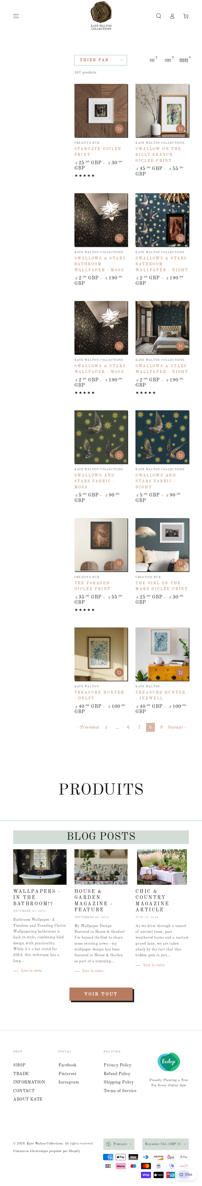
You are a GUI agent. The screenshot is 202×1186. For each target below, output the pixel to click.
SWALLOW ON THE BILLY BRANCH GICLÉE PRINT (158, 155)
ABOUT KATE (28, 1099)
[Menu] (16, 16)
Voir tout (101, 994)
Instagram (68, 1082)
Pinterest (67, 1074)
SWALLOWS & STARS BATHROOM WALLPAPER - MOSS (100, 264)
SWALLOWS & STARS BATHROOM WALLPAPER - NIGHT (161, 264)
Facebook (67, 1065)
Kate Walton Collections (45, 1143)
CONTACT (23, 1091)
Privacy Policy (117, 1065)
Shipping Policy (119, 1082)
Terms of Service (120, 1091)
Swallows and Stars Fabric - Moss (94, 481)
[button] (158, 16)
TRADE (21, 1074)
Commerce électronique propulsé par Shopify (46, 1151)
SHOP (19, 1065)
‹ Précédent (88, 727)
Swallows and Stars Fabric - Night (155, 481)
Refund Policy (117, 1074)
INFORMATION (29, 1082)
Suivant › (177, 727)
